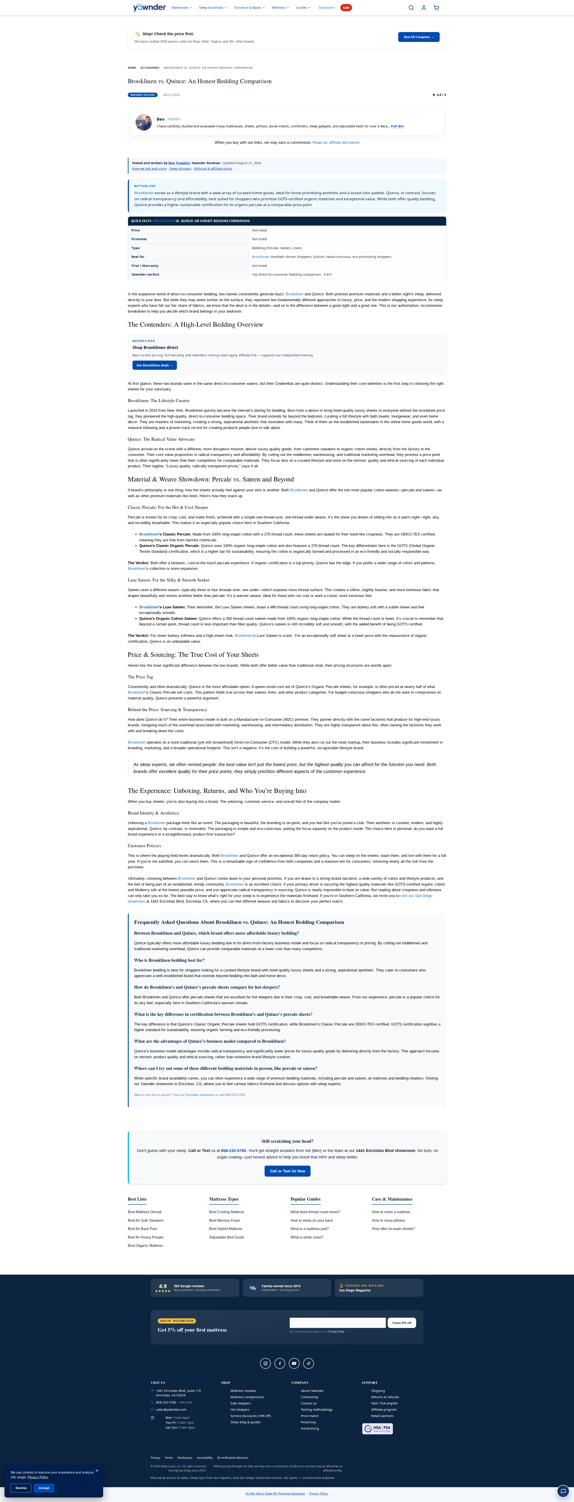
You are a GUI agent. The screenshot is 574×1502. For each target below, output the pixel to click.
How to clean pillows (388, 1220)
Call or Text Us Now (287, 1171)
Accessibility (205, 1458)
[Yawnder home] (149, 8)
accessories (150, 67)
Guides (301, 7)
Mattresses (180, 7)
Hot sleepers (239, 1409)
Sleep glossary (180, 168)
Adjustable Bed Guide (226, 1237)
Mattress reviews (243, 1391)
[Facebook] (279, 1363)
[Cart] (436, 8)
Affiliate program (384, 1409)
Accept (44, 1488)
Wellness (278, 7)
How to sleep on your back (312, 1220)
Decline (21, 1488)
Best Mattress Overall (145, 1212)
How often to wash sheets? (393, 1229)
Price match (310, 1416)
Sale (346, 7)
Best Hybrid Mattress (225, 1229)
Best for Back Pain (142, 1229)
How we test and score (149, 168)
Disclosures (184, 1458)
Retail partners (382, 1416)
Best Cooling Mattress (226, 1212)
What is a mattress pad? (310, 1229)
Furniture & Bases (247, 7)
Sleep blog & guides (245, 1422)
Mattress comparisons (247, 1397)
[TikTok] (308, 1363)
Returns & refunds (385, 1397)
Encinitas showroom (200, 1095)
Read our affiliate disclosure (336, 142)
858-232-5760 (233, 1150)
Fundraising (310, 1428)
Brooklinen (144, 192)
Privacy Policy (336, 1331)
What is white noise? (307, 1237)
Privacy (155, 1458)
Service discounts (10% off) (250, 1416)
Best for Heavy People (145, 1237)
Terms (169, 1458)
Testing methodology (317, 1409)
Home (132, 67)
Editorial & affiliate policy (213, 168)
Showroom (327, 7)
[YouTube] (294, 1363)
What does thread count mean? (315, 1212)
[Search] (411, 8)
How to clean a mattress (391, 1212)
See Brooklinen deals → (155, 365)
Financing (308, 1422)
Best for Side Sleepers (145, 1220)
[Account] (424, 8)
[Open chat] (563, 1491)
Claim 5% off (401, 1323)
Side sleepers (240, 1403)
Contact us (309, 1403)
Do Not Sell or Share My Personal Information (275, 1493)
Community (309, 1397)
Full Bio (397, 126)
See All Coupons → (419, 37)
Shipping (378, 1391)
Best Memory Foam (224, 1220)
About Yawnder (312, 1391)
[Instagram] (265, 1363)
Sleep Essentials (211, 7)
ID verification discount (232, 1458)
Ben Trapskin (179, 163)
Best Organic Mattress (145, 1245)
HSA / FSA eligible (384, 1403)
